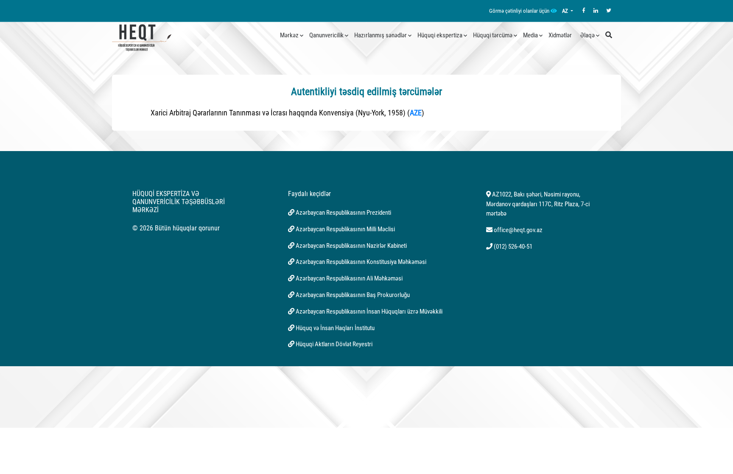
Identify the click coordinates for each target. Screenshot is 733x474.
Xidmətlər (560, 35)
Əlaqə (587, 35)
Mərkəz (289, 35)
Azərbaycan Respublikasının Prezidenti (343, 212)
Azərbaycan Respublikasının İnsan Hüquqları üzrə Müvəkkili (369, 311)
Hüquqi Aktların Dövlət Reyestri (334, 344)
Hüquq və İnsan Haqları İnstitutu (335, 328)
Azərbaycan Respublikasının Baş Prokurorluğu (353, 295)
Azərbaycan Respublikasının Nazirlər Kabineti (351, 246)
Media (530, 35)
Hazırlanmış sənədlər (380, 35)
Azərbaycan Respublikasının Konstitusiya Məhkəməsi (361, 262)
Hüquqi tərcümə (492, 35)
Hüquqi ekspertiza (439, 35)
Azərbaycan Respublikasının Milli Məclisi (345, 229)
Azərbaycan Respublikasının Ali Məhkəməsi (349, 278)
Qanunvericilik (326, 35)
